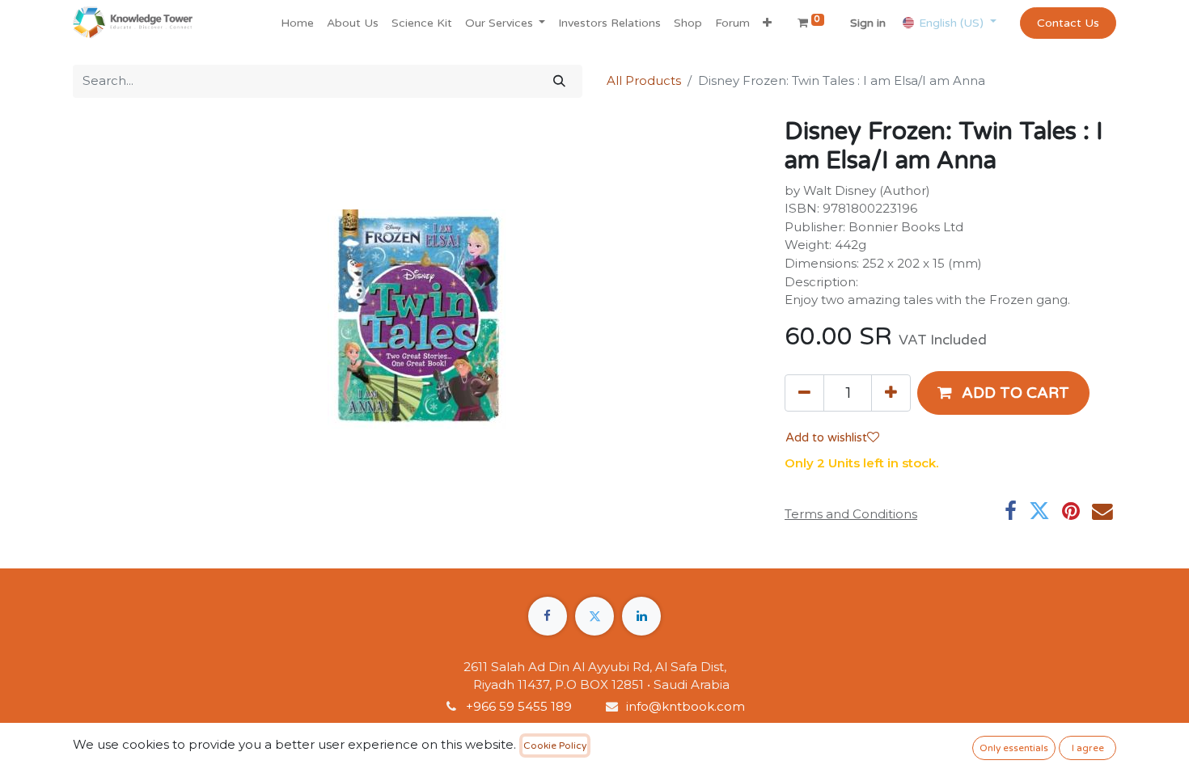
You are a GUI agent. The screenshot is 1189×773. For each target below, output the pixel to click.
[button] (767, 23)
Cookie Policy (554, 745)
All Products (644, 80)
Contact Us (1068, 23)
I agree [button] (1088, 748)
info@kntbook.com (685, 706)
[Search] (559, 81)
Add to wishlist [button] (826, 437)
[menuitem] (297, 23)
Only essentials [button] (1014, 748)
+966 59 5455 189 (520, 706)
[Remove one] (804, 393)
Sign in (868, 23)
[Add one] (891, 393)
